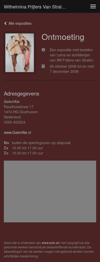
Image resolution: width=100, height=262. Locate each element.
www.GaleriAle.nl (17, 132)
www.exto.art (50, 242)
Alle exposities (19, 23)
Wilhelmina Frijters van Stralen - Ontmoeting (38, 6)
